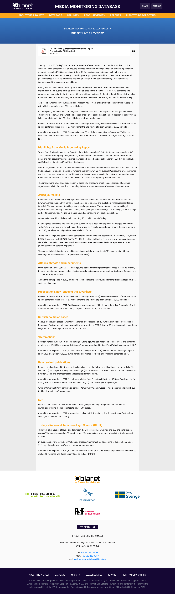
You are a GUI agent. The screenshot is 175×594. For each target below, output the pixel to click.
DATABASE (55, 15)
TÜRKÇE (157, 6)
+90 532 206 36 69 (90, 556)
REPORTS (115, 15)
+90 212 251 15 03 (89, 552)
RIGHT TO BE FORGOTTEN (141, 15)
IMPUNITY (73, 15)
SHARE (145, 6)
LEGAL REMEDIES (94, 15)
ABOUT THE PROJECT (31, 15)
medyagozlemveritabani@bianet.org (90, 559)
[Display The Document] (133, 51)
